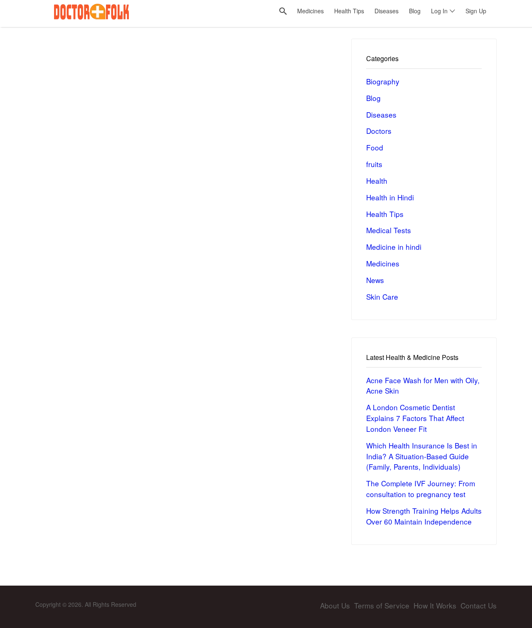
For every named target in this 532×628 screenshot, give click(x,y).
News (375, 280)
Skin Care (382, 296)
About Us (335, 605)
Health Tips (385, 214)
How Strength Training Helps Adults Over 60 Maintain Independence (424, 516)
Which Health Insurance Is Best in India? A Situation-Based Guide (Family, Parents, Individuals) (421, 456)
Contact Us (479, 605)
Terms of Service (381, 605)
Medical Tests (388, 230)
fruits (374, 164)
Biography (382, 81)
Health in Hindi (390, 197)
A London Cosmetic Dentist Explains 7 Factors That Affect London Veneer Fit (415, 418)
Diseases (381, 114)
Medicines (382, 263)
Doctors (379, 131)
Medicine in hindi (393, 246)
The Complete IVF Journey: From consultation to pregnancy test (420, 488)
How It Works (435, 605)
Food (374, 147)
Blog (373, 98)
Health (376, 180)
